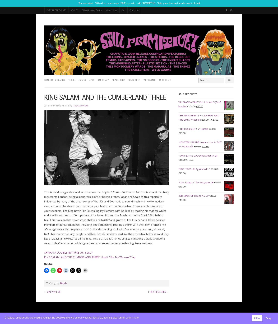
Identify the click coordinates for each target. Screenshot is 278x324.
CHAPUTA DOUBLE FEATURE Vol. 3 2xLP (68, 252)
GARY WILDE (53, 291)
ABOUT (74, 10)
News (92, 80)
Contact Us (134, 80)
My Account (111, 10)
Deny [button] (268, 318)
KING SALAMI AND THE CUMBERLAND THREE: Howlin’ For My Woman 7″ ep (89, 257)
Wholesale (150, 80)
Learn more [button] (132, 317)
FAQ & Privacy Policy (92, 10)
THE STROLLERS (157, 291)
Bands (82, 80)
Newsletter (118, 80)
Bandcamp (103, 80)
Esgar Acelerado (80, 105)
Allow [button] (257, 318)
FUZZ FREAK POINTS (56, 10)
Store (71, 80)
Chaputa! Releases (54, 80)
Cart (123, 10)
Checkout (134, 10)
